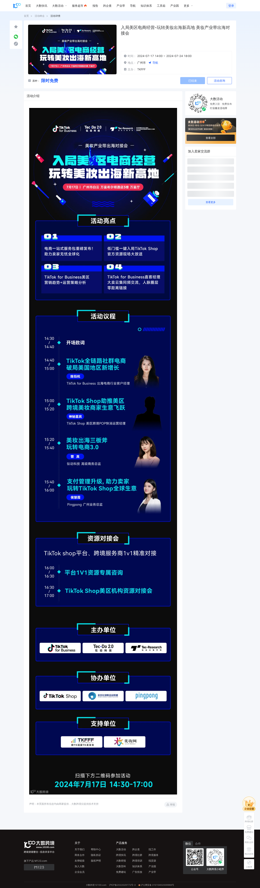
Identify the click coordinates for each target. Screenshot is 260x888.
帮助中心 (96, 849)
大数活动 (121, 849)
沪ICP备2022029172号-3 (122, 885)
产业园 (152, 866)
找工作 (152, 849)
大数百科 (121, 866)
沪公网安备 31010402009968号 (157, 885)
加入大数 (80, 866)
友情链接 (80, 860)
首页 (26, 15)
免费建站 (121, 871)
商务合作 (80, 854)
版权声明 (96, 860)
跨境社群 (137, 854)
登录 (231, 5)
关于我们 (80, 849)
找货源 (152, 860)
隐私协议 (96, 854)
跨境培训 (137, 860)
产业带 (152, 871)
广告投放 (137, 871)
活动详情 (55, 15)
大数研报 (121, 860)
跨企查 (136, 849)
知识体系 (137, 866)
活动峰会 (40, 15)
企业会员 (80, 871)
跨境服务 (153, 854)
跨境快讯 (121, 854)
